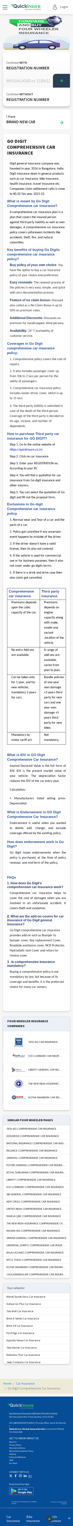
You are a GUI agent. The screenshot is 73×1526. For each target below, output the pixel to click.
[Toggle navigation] (5, 7)
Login (64, 7)
